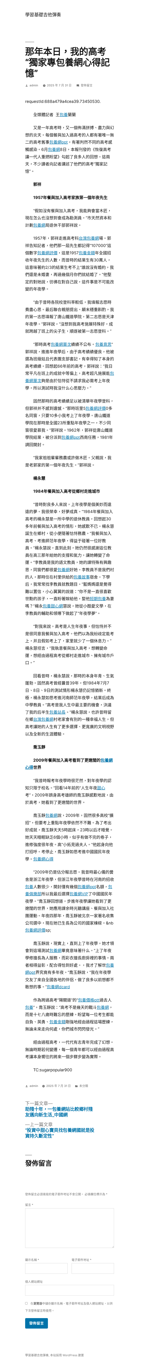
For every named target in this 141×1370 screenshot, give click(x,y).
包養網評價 (47, 252)
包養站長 (57, 712)
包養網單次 (61, 344)
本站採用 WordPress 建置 (67, 1355)
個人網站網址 (34, 1281)
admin (34, 85)
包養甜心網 (53, 606)
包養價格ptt (89, 1000)
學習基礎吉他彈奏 (43, 14)
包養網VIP (79, 893)
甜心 (101, 787)
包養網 (54, 149)
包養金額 (87, 252)
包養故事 (82, 577)
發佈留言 (87, 85)
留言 (29, 1205)
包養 (64, 114)
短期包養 (98, 598)
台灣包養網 (89, 238)
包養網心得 (43, 859)
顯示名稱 (32, 1260)
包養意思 (103, 344)
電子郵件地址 (81, 1260)
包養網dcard (58, 986)
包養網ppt (58, 142)
